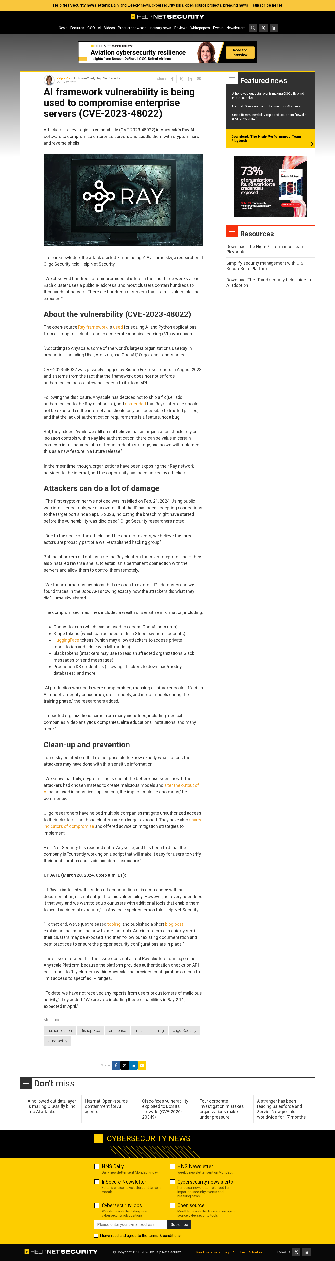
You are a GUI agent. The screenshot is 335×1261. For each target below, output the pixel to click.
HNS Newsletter (195, 1166)
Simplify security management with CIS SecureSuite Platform (264, 266)
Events (218, 28)
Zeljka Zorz (65, 78)
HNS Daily (113, 1166)
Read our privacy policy (212, 1252)
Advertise (255, 1252)
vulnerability (57, 1041)
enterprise (117, 1030)
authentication (60, 1030)
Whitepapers (200, 28)
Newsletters (236, 28)
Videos (109, 28)
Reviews (180, 28)
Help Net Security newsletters (81, 5)
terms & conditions (164, 1235)
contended (135, 403)
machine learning (149, 1030)
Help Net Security (168, 1252)
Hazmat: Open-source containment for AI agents (266, 106)
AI (99, 28)
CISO (91, 28)
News (63, 28)
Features (77, 28)
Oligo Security (184, 1030)
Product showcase (132, 28)
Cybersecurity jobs (122, 1205)
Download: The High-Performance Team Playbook (266, 138)
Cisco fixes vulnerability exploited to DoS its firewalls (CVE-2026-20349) (165, 1109)
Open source (191, 1205)
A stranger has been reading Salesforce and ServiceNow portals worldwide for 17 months (281, 1109)
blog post (174, 924)
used (118, 327)
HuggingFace (66, 640)
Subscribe (179, 1225)
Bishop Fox (90, 1030)
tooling (114, 924)
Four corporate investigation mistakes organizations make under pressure (222, 1109)
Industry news (160, 28)
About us (238, 1252)
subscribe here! (267, 5)
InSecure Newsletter (124, 1182)
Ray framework (93, 327)
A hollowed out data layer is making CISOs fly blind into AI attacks (52, 1106)
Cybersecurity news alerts (205, 1182)
